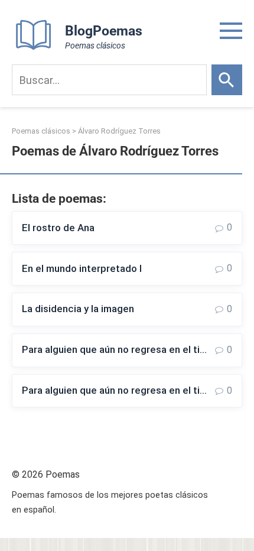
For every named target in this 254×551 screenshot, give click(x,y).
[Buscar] (226, 79)
